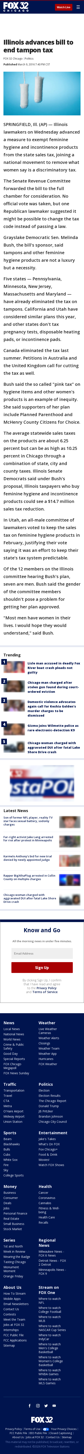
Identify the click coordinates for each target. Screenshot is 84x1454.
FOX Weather (48, 1064)
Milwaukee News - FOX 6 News (51, 1253)
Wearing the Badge (16, 1257)
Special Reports (14, 1059)
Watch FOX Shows (51, 1165)
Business (9, 1193)
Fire (6, 1165)
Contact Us (11, 1309)
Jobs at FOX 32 (13, 1325)
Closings (44, 1043)
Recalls (43, 1222)
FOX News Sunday (16, 1073)
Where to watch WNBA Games (50, 1372)
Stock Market (12, 1229)
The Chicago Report (52, 1101)
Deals (7, 1203)
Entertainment (53, 1132)
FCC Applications (15, 1340)
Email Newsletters (16, 1304)
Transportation (13, 1090)
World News (11, 1039)
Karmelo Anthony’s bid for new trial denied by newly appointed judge (27, 858)
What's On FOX (49, 1144)
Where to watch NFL (50, 1301)
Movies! (44, 1160)
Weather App (48, 1054)
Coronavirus (47, 1198)
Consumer (10, 1198)
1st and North (13, 1246)
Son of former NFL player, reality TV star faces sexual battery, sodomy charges (28, 821)
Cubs (6, 1154)
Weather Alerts (49, 1038)
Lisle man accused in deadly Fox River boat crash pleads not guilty (54, 667)
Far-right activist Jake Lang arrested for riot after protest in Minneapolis (28, 838)
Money (10, 1186)
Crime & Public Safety (13, 1046)
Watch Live (63, 7)
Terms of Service (45, 992)
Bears (7, 1139)
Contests (9, 1314)
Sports (9, 1132)
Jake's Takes (47, 1139)
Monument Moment (11, 1269)
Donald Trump (49, 1106)
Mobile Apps (12, 1299)
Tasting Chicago (14, 1262)
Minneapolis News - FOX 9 (52, 1272)
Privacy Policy (47, 988)
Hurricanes (46, 1059)
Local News (11, 1029)
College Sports (13, 1175)
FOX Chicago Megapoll (12, 1066)
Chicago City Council (53, 1122)
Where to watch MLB (50, 1319)
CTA (6, 1101)
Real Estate (11, 1219)
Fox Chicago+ (48, 1149)
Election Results (50, 1096)
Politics (29, 58)
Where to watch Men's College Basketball (50, 1348)
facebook (29, 1405)
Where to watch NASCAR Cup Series (52, 1328)
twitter (46, 1405)
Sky (5, 1170)
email (54, 1405)
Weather (47, 1022)
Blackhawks (11, 1144)
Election (44, 1090)
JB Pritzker (46, 1111)
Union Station (12, 1122)
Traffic (9, 1084)
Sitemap (9, 1345)
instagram (37, 1405)
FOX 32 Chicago (13, 58)
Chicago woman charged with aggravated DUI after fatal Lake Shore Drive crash (54, 747)
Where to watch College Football (50, 1310)
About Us (12, 1287)
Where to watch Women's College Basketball (51, 1361)
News (8, 1022)
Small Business (13, 1224)
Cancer (43, 1193)
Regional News (47, 1243)
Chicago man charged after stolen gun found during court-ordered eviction (53, 687)
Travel (7, 1096)
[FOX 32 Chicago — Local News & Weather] (15, 7)
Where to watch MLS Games (50, 1381)
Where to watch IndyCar (50, 1337)
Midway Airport (14, 1116)
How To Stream (14, 1293)
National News (13, 1034)
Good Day (10, 1054)
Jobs (6, 1208)
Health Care (47, 1217)
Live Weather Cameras (48, 1031)
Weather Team (49, 1048)
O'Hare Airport (13, 1111)
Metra (7, 1106)
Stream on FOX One (49, 1290)
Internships (11, 1330)
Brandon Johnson (51, 1116)
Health (45, 1186)
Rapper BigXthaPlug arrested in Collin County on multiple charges (29, 877)
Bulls (6, 1149)
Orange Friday (13, 1276)
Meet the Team (14, 1319)
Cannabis (45, 1203)
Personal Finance (15, 1213)
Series (9, 1240)
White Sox (10, 1160)
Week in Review (14, 1251)
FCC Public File (13, 1335)
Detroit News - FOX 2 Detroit (52, 1263)
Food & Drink (48, 1154)
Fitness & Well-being (49, 1210)
